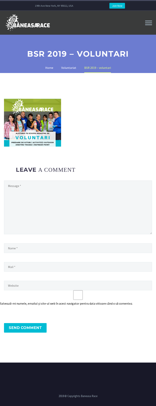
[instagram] (94, 5)
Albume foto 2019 (64, 28)
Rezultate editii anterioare (105, 28)
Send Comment (25, 328)
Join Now (117, 5)
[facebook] (88, 5)
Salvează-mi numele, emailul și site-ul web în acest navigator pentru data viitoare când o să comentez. (66, 303)
